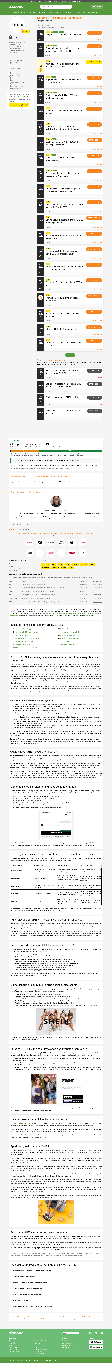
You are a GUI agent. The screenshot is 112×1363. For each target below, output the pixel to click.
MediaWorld (55, 568)
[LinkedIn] (96, 1333)
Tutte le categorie (14, 1349)
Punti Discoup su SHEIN (67, 635)
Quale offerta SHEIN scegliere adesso (26, 632)
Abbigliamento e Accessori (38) (15, 73)
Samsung (92, 564)
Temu (48, 564)
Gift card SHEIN (65, 641)
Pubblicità (12, 1343)
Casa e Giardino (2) (16, 75)
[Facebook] (90, 1333)
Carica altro (70, 355)
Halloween (65, 1347)
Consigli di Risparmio (44, 21)
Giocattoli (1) (14, 80)
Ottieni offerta (94, 109)
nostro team (59, 480)
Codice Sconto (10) (16, 60)
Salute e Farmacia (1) (17, 88)
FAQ (36, 1345)
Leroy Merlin (45, 568)
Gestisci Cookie (67, 1359)
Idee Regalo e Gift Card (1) (18, 83)
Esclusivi (32, 12)
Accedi (98, 6)
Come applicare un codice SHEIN (70, 632)
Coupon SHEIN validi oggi (23, 629)
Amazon (71, 568)
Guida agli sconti (14, 1351)
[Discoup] (22, 1333)
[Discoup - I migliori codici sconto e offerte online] (16, 7)
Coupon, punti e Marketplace (24, 635)
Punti (26, 31)
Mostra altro (56, 536)
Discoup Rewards (19, 12)
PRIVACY (55, 1359)
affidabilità (28, 483)
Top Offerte (41, 12)
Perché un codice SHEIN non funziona (27, 638)
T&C (36, 1347)
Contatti (37, 1343)
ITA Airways (75, 564)
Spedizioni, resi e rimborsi (23, 645)
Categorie (67, 12)
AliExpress (84, 564)
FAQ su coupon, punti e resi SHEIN (26, 648)
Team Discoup (39, 1353)
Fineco (54, 564)
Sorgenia (64, 568)
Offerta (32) (14, 62)
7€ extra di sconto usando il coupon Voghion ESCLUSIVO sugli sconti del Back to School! (56, 1)
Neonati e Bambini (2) (17, 86)
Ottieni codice (94, 33)
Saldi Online (81, 12)
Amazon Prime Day (68, 1345)
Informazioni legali (41, 1349)
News (10, 1345)
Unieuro (67, 564)
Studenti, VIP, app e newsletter (24, 641)
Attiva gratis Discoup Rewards (19, 105)
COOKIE (61, 1359)
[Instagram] (102, 1333)
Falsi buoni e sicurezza (67, 645)
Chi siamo (12, 1341)
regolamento (12, 101)
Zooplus (60, 564)
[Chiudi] (110, 1)
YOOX (42, 564)
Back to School (93, 12)
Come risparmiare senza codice (69, 638)
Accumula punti (94, 62)
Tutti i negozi (13, 1347)
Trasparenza (39, 1351)
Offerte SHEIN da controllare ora (69, 629)
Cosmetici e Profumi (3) (17, 78)
